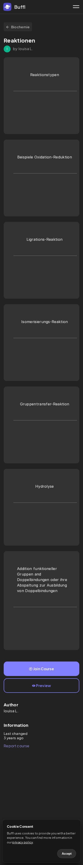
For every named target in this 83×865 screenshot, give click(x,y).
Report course (16, 745)
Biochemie (20, 27)
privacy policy (22, 842)
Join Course (43, 668)
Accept (66, 853)
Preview (43, 685)
